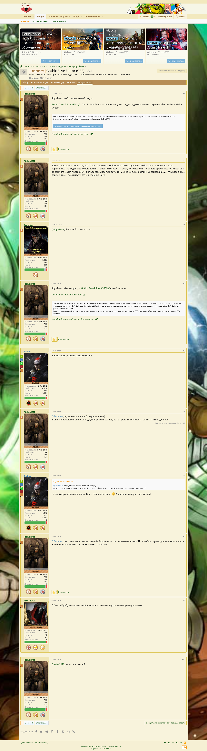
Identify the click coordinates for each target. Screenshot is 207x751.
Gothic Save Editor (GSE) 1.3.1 (67, 294)
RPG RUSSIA (28, 742)
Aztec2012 (29, 600)
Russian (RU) (42, 742)
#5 (184, 351)
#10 (183, 659)
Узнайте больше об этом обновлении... (73, 319)
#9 (184, 600)
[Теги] (164, 742)
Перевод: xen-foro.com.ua (101, 748)
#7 (184, 475)
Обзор (25, 82)
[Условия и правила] (173, 742)
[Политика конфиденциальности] (177, 742)
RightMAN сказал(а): (62, 481)
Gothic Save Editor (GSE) (64, 104)
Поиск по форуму (58, 21)
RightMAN (34, 78)
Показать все (63, 149)
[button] (33, 16)
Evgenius (28, 224)
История (71, 82)
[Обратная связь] (168, 742)
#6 (184, 411)
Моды (76, 16)
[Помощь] (181, 742)
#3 (184, 224)
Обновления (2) (39, 82)
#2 (184, 160)
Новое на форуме (58, 16)
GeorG (26, 52)
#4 (184, 283)
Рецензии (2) (57, 82)
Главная (27, 16)
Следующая (41, 87)
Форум (40, 16)
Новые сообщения (40, 21)
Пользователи (92, 16)
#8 (184, 536)
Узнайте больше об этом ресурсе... (71, 134)
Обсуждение (84, 82)
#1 (184, 93)
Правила (24, 21)
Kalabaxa (69, 52)
